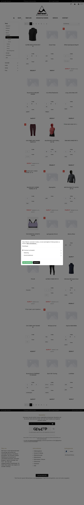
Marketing (26, 252)
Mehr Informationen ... (32, 243)
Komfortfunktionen (28, 255)
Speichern (36, 262)
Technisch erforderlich (29, 250)
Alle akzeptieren (27, 262)
